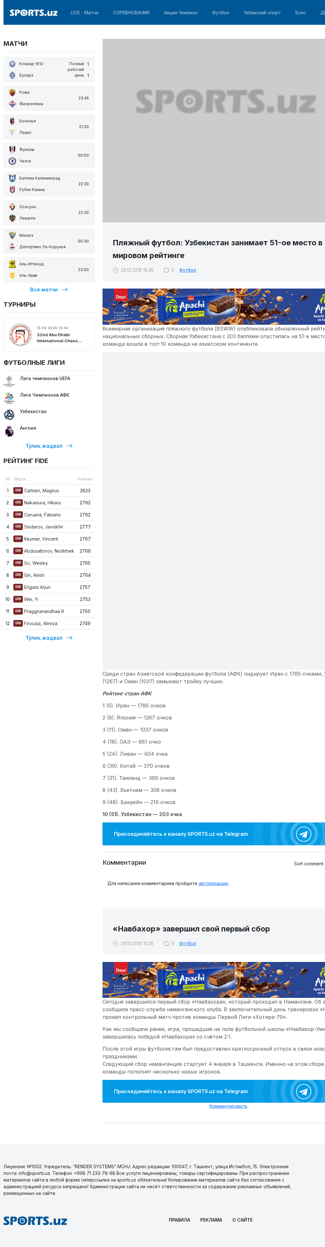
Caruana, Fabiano (38, 514)
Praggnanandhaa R (39, 611)
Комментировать (228, 1106)
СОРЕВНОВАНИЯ (131, 12)
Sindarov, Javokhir (39, 526)
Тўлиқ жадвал (44, 446)
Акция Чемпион (181, 12)
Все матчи (44, 289)
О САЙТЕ (242, 1220)
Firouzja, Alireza (36, 623)
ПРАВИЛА (179, 1220)
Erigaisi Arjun (32, 587)
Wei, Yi (26, 599)
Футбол (220, 12)
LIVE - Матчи (84, 12)
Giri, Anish (29, 575)
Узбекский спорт (262, 12)
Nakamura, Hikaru (38, 502)
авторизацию (214, 883)
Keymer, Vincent (36, 539)
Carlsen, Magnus (37, 490)
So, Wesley (31, 563)
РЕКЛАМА (211, 1220)
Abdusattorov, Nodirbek (44, 551)
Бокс (300, 12)
